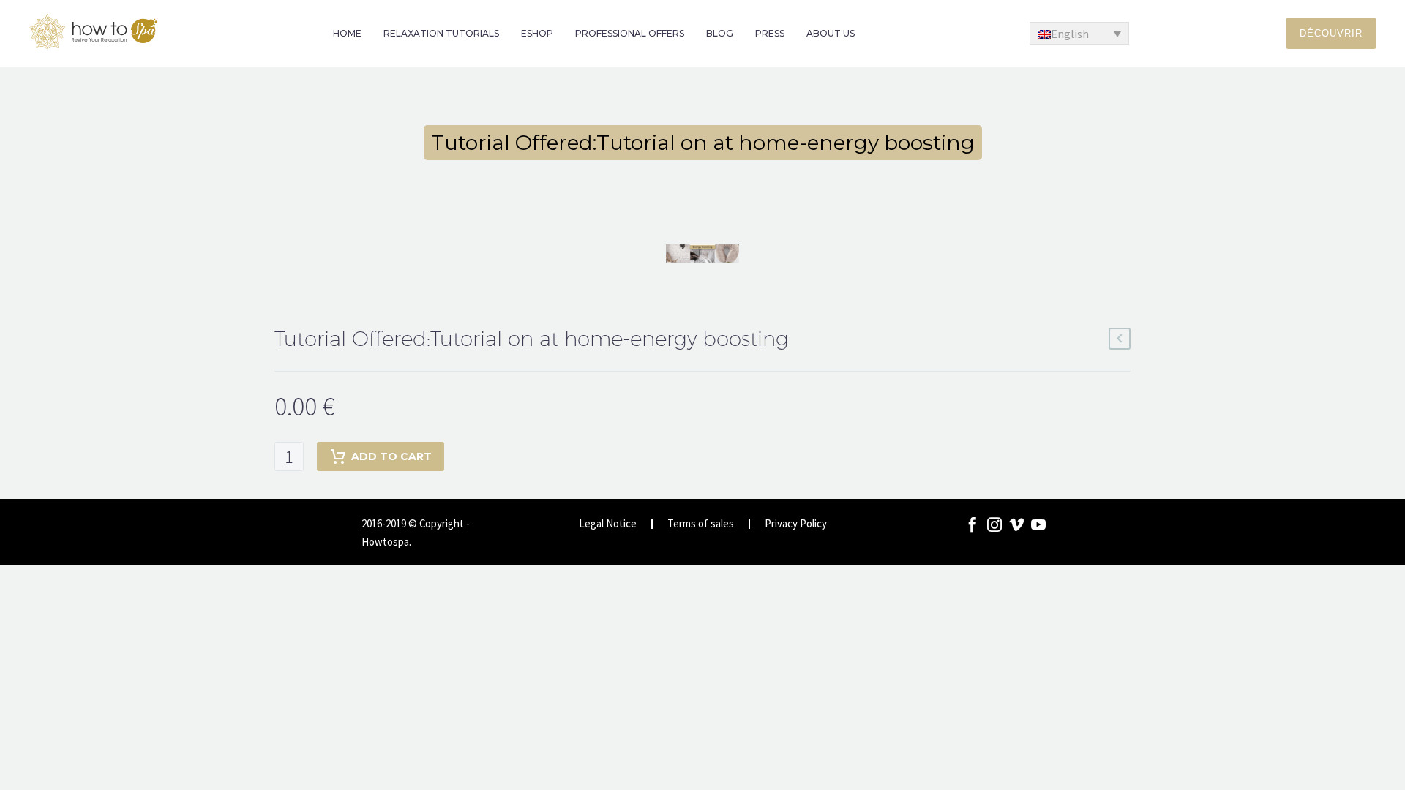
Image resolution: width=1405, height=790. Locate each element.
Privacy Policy (796, 524)
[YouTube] (1038, 524)
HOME (347, 33)
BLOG (719, 33)
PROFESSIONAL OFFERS (629, 33)
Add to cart (391, 456)
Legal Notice (608, 524)
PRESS (769, 33)
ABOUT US (830, 33)
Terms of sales (700, 524)
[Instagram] (994, 524)
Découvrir (1331, 33)
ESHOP (537, 33)
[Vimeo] (1016, 524)
